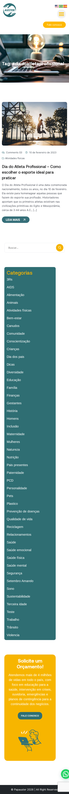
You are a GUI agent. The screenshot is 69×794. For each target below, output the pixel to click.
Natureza (13, 449)
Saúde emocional (19, 550)
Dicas (11, 364)
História (12, 411)
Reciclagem (15, 527)
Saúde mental (16, 565)
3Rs (9, 279)
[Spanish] (65, 6)
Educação (14, 380)
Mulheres (13, 442)
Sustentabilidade (18, 596)
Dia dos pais (15, 357)
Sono (10, 588)
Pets (10, 496)
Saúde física (15, 558)
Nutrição (13, 457)
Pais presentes (17, 465)
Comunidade (16, 333)
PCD (10, 480)
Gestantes (14, 403)
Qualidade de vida (19, 519)
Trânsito (12, 627)
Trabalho (13, 619)
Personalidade (17, 488)
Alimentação (15, 295)
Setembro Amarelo (20, 581)
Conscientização (18, 341)
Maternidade (16, 434)
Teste (10, 612)
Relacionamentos (19, 534)
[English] (57, 6)
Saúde (11, 542)
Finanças (13, 395)
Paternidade (15, 472)
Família (12, 387)
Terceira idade (17, 604)
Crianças (13, 349)
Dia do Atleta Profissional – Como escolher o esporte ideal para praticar (31, 172)
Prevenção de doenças (23, 511)
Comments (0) (13, 152)
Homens (13, 418)
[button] (61, 14)
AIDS (10, 287)
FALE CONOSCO (30, 715)
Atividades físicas (15, 158)
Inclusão (13, 426)
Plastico (12, 503)
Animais (12, 302)
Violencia (13, 635)
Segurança (14, 573)
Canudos (13, 326)
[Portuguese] (61, 6)
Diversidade (15, 372)
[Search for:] (34, 248)
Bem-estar (14, 318)
